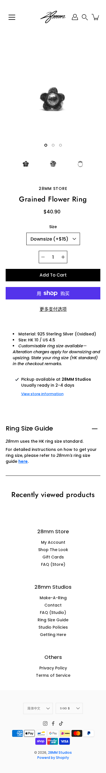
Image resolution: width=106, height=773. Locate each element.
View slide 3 (60, 145)
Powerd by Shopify (53, 757)
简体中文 (33, 708)
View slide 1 (45, 145)
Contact (53, 605)
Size (53, 227)
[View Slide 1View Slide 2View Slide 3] (53, 98)
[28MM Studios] (53, 17)
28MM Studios (60, 752)
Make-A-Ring (53, 598)
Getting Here (53, 634)
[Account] (74, 17)
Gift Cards (53, 557)
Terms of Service (53, 675)
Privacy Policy (53, 668)
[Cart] (95, 17)
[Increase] (63, 257)
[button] (85, 17)
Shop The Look (53, 550)
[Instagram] (45, 723)
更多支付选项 (53, 309)
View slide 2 (53, 145)
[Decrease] (43, 257)
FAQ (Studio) (53, 612)
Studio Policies (53, 627)
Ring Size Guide (29, 428)
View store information (42, 393)
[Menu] (12, 17)
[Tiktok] (61, 723)
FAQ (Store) (53, 564)
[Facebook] (53, 723)
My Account (53, 542)
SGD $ (65, 708)
